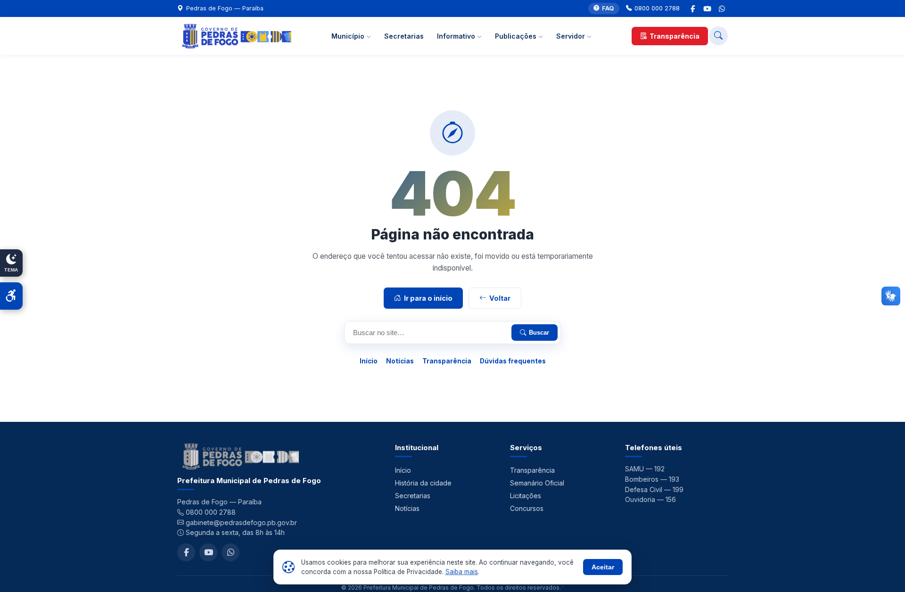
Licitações (525, 496)
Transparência (674, 36)
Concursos (526, 508)
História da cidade (423, 483)
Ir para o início (428, 298)
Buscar (539, 332)
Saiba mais (461, 572)
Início (369, 361)
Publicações (516, 36)
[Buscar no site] (718, 35)
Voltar (499, 298)
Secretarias (404, 36)
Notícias (400, 361)
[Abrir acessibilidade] (11, 296)
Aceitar (603, 567)
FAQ (608, 8)
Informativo (457, 36)
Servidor (571, 36)
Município (348, 36)
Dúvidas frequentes (513, 361)
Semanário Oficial (537, 483)
